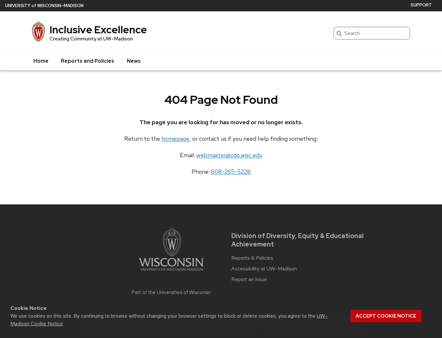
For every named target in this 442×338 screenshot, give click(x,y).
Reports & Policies (252, 258)
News (134, 61)
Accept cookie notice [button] (386, 316)
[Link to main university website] (171, 271)
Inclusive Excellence (98, 30)
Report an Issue (249, 279)
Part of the (171, 292)
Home (41, 61)
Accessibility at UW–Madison (264, 269)
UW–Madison (44, 5)
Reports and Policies (87, 61)
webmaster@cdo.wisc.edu (229, 155)
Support (421, 5)
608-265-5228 (231, 171)
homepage (175, 138)
